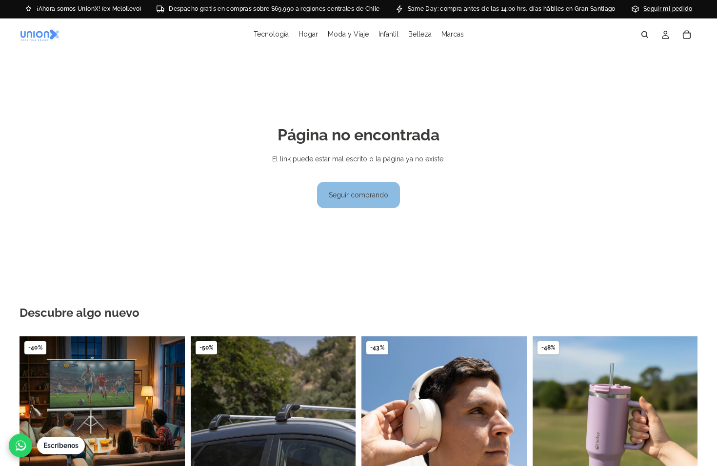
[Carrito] (686, 34)
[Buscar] (645, 34)
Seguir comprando (358, 195)
